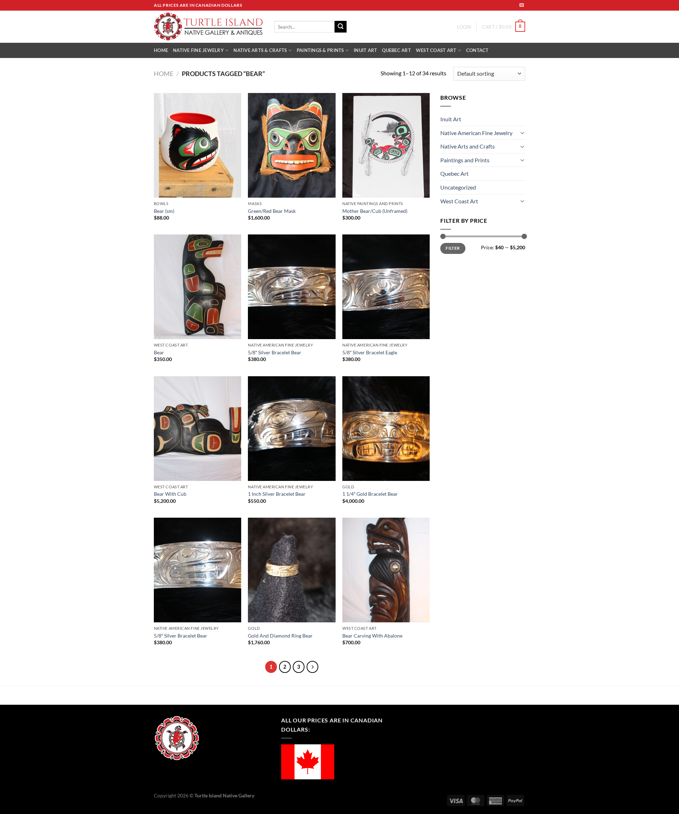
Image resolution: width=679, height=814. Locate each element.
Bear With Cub (170, 494)
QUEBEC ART (396, 50)
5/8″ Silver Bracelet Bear (274, 352)
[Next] (313, 667)
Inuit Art (450, 119)
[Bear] (197, 286)
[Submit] (341, 27)
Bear (159, 352)
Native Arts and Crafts (467, 146)
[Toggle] (522, 132)
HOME (161, 50)
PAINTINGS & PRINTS (320, 50)
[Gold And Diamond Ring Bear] (291, 570)
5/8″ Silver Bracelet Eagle (369, 352)
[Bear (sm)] (197, 145)
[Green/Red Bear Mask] (291, 145)
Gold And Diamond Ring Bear (280, 636)
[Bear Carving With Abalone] (386, 570)
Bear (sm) (164, 211)
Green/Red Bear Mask (272, 211)
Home (163, 73)
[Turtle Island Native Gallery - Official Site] (208, 27)
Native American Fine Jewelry (476, 132)
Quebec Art (454, 173)
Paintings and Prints (464, 160)
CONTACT (477, 50)
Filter (453, 248)
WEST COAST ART (436, 50)
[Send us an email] (522, 5)
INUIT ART (365, 50)
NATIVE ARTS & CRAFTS (260, 50)
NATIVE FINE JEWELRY (198, 50)
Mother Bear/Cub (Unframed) (374, 211)
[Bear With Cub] (197, 428)
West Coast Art (459, 201)
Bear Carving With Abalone (372, 636)
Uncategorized (458, 187)
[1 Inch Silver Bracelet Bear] (291, 428)
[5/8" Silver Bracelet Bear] (291, 286)
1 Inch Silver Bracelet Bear (277, 494)
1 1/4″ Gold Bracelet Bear (370, 494)
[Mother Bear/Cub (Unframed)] (386, 145)
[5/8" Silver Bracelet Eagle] (386, 286)
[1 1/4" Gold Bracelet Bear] (386, 428)
